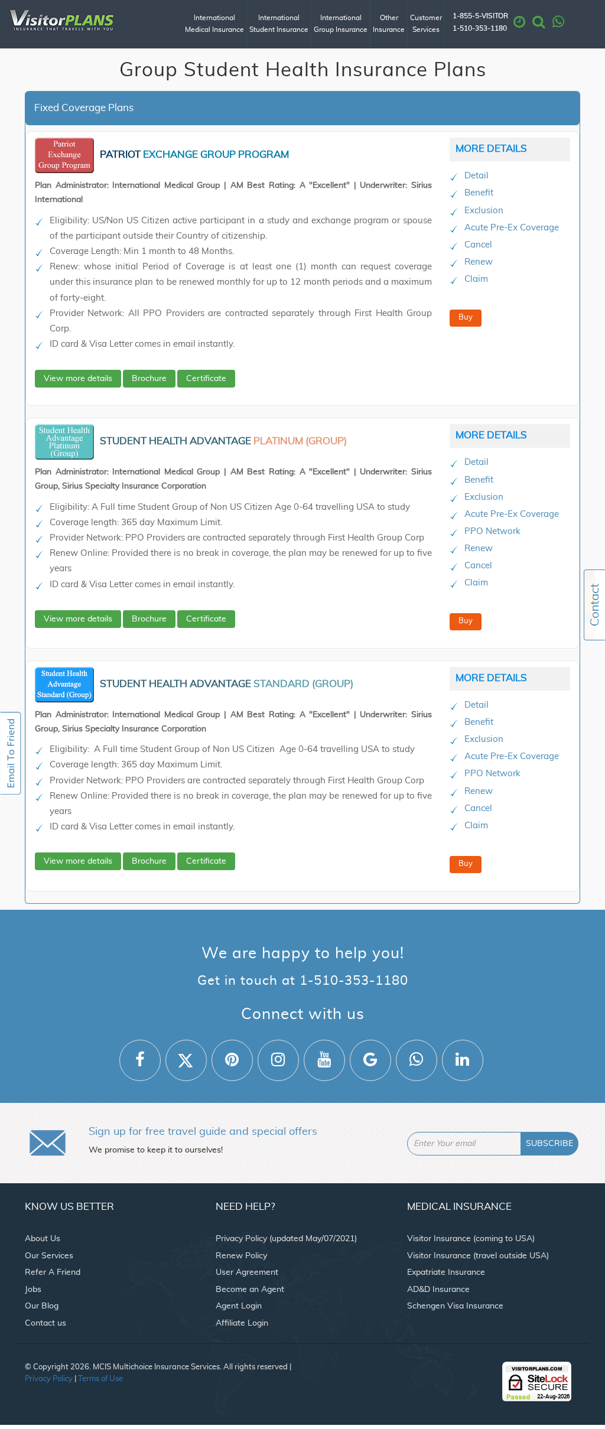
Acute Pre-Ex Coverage (511, 227)
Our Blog (41, 1306)
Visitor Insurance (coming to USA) (471, 1239)
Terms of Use (100, 1379)
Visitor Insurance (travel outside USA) (478, 1256)
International (214, 23)
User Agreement (247, 1272)
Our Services (49, 1256)
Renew (478, 262)
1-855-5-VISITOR (480, 16)
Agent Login (239, 1306)
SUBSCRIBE (549, 1144)
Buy (465, 317)
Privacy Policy (49, 1379)
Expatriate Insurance (446, 1272)
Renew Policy (241, 1256)
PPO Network (492, 531)
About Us (42, 1239)
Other (389, 23)
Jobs (33, 1289)
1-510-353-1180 (480, 28)
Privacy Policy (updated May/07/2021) (286, 1239)
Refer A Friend (52, 1272)
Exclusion (483, 210)
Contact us (45, 1323)
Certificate (206, 379)
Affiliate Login (242, 1323)
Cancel (478, 244)
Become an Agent (250, 1289)
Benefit (478, 192)
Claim (476, 279)
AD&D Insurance (438, 1289)
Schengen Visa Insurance (455, 1306)
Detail (476, 175)
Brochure (149, 379)
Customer (426, 23)
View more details (78, 379)
